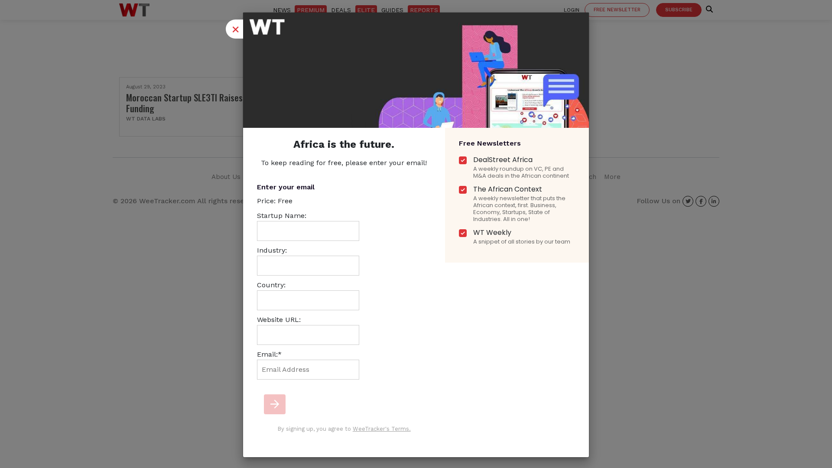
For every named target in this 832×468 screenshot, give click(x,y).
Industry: (272, 250)
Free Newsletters (490, 143)
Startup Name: (281, 215)
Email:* (269, 354)
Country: (271, 285)
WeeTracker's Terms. (382, 429)
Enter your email (286, 187)
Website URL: (279, 319)
